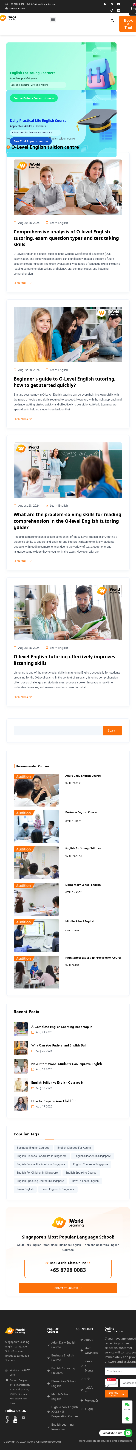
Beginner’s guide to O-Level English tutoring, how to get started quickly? (64, 382)
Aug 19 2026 (43, 1069)
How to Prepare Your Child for (53, 1101)
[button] (53, 19)
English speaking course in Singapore (40, 1181)
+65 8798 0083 (68, 1270)
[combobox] (111, 1383)
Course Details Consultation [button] (32, 98)
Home (10, 138)
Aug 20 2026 (43, 1051)
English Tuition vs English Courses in (57, 1082)
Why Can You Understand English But (58, 1045)
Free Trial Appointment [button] (29, 141)
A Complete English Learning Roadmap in (61, 1027)
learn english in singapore (57, 1189)
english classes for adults (74, 1147)
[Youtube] (119, 4)
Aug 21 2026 (43, 1032)
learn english (25, 1189)
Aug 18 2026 (43, 1088)
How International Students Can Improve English (66, 1064)
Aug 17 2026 (43, 1106)
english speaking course (81, 1172)
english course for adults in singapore (41, 1164)
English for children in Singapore (37, 1172)
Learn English (59, 223)
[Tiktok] (112, 10)
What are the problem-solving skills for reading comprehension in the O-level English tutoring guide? (67, 520)
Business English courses (33, 1147)
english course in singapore (90, 1164)
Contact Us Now (66, 1288)
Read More (21, 283)
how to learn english (85, 1181)
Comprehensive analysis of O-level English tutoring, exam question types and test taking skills (66, 238)
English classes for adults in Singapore (42, 1156)
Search (112, 730)
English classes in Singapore (93, 1156)
